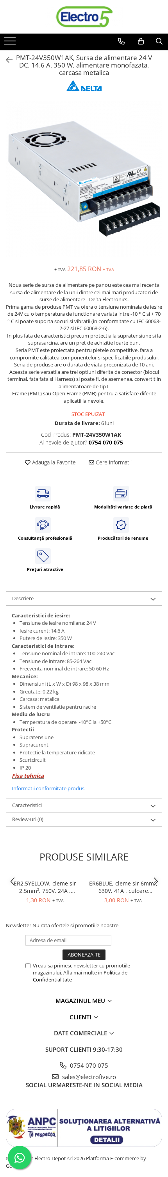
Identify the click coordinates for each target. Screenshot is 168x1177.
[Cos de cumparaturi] (140, 41)
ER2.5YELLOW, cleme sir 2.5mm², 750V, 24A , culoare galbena (45, 887)
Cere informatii (113, 462)
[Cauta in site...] (159, 41)
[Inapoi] (6, 60)
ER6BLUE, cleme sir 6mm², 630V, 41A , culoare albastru (123, 887)
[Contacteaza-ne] (121, 41)
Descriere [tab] (23, 598)
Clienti (81, 1017)
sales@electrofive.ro (88, 1077)
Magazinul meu (81, 1001)
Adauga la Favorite (53, 462)
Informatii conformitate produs (48, 788)
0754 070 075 (88, 1065)
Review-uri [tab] (27, 819)
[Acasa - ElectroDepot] (84, 17)
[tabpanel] (84, 179)
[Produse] (11, 43)
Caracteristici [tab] (27, 805)
